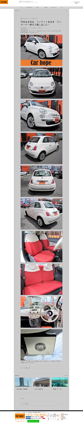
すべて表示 (66, 375)
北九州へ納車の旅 (39, 389)
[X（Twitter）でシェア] (23, 367)
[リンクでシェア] (29, 367)
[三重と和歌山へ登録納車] (23, 382)
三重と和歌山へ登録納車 (22, 389)
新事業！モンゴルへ (57, 389)
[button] (66, 10)
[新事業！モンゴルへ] (60, 382)
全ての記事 (17, 10)
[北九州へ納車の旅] (41, 382)
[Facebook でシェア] (21, 367)
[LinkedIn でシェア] (26, 367)
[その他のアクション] (61, 18)
